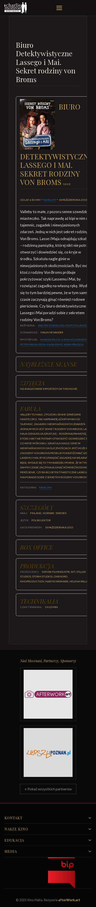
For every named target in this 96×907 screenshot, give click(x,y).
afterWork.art (69, 900)
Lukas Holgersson (74, 339)
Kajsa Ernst (55, 344)
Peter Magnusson (33, 344)
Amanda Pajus (50, 339)
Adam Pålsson (73, 344)
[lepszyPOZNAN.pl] (48, 752)
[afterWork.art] (48, 694)
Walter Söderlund (51, 325)
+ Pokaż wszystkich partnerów (48, 789)
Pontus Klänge (76, 325)
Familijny (49, 199)
